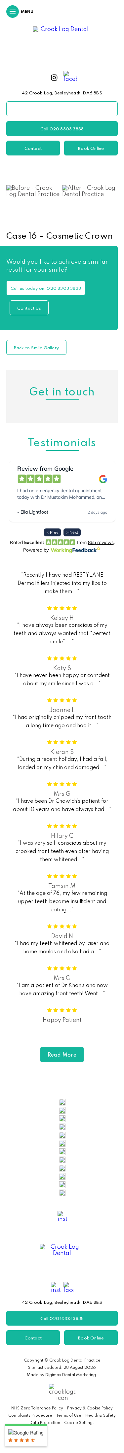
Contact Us (29, 308)
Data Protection (44, 1423)
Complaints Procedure (30, 1416)
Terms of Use (68, 1416)
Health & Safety (100, 1416)
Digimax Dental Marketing (70, 1375)
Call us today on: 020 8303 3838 (46, 289)
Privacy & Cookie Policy (90, 1408)
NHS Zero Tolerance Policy (37, 1408)
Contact (33, 149)
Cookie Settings (79, 1423)
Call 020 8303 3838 (62, 129)
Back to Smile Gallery (36, 348)
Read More (62, 1055)
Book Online (91, 149)
